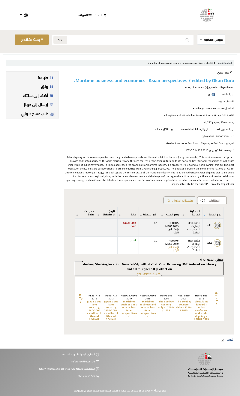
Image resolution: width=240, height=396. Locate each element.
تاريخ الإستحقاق (108, 213)
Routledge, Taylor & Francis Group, (202, 115)
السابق (216, 297)
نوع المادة (214, 214)
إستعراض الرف (173, 231)
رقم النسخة (150, 214)
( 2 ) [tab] (210, 200)
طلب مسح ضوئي (35, 113)
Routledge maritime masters (208, 108)
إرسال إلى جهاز (36, 104)
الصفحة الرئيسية (225, 63)
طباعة (43, 77)
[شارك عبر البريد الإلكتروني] (222, 340)
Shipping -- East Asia (212, 143)
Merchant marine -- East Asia (182, 143)
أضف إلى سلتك (36, 95)
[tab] (180, 200)
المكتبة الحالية (195, 213)
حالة (133, 214)
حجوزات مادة (89, 213)
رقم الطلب (172, 214)
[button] (100, 15)
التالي (80, 296)
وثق (45, 86)
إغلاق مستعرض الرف (136, 273)
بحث (60, 40)
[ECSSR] (211, 15)
